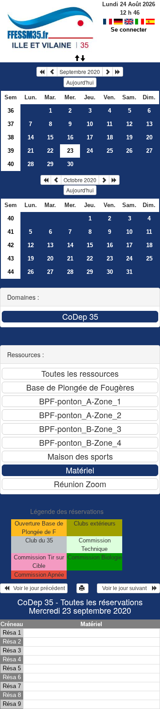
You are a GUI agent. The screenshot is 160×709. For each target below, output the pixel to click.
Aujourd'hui (80, 82)
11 (109, 124)
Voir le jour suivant (126, 588)
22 (50, 150)
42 (11, 245)
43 (11, 258)
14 (31, 137)
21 (31, 150)
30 (70, 164)
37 (11, 124)
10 (90, 124)
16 (70, 137)
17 (90, 137)
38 (11, 137)
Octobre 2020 (80, 179)
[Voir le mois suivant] (107, 72)
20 (149, 137)
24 (90, 150)
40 (11, 164)
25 (110, 150)
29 (50, 164)
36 (11, 110)
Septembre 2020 (80, 71)
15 (50, 137)
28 (31, 164)
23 (110, 258)
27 (149, 150)
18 (110, 137)
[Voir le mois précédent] (52, 72)
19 (129, 137)
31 (129, 272)
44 (11, 272)
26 (129, 150)
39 (11, 150)
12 (129, 124)
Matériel (91, 624)
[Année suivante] (117, 72)
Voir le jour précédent (37, 588)
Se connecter (129, 29)
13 (149, 124)
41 (11, 231)
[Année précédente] (41, 72)
